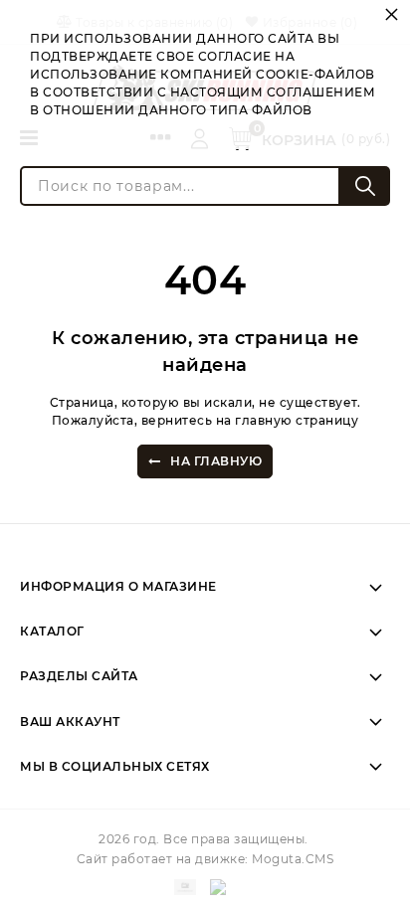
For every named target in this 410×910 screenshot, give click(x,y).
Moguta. (292, 858)
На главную (216, 461)
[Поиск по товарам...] (365, 186)
